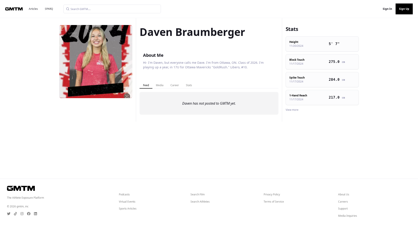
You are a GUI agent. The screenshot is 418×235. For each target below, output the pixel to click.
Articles (33, 9)
